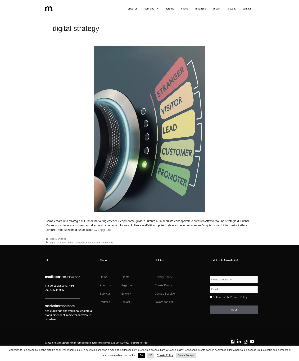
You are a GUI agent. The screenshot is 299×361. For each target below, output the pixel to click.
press (216, 8)
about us (133, 8)
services (149, 8)
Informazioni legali (139, 343)
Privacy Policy (163, 277)
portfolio (169, 8)
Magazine (126, 285)
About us (105, 285)
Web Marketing (58, 238)
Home (103, 277)
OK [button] (141, 355)
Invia (233, 309)
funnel (70, 242)
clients (184, 8)
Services (105, 293)
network (231, 8)
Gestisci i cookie (165, 293)
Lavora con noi (164, 301)
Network (126, 293)
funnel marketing (103, 242)
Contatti (125, 301)
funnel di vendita (84, 242)
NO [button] (150, 355)
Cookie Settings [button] (186, 355)
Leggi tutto (104, 230)
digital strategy (57, 242)
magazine (200, 8)
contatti (247, 8)
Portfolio (105, 301)
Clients (124, 277)
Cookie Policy (163, 285)
